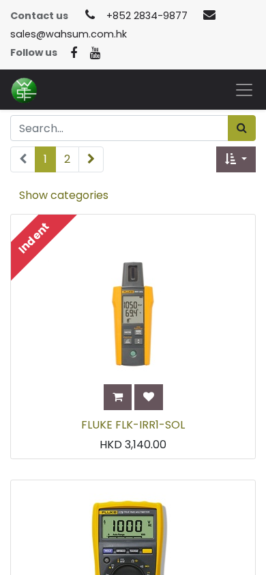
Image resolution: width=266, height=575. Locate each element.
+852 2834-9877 (147, 15)
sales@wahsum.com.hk (68, 34)
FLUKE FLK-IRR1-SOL (133, 425)
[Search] (242, 128)
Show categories (63, 195)
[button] (236, 159)
